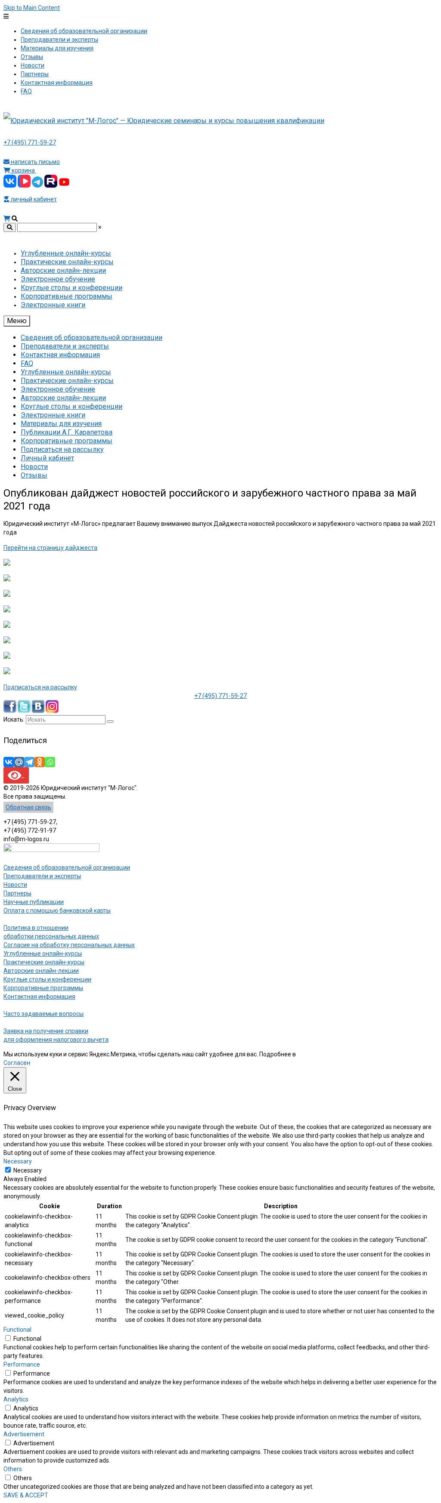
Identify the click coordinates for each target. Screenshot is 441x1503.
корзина (23, 170)
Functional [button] (17, 1329)
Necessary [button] (17, 1161)
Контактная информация (39, 996)
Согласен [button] (16, 1062)
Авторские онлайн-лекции (41, 970)
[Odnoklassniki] (39, 762)
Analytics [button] (15, 1399)
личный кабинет (33, 199)
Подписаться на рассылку (40, 687)
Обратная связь (28, 807)
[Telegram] (29, 762)
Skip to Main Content (31, 7)
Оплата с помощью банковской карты (57, 910)
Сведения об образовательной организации (66, 867)
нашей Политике (320, 1054)
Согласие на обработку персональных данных (69, 944)
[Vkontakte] (8, 762)
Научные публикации (33, 901)
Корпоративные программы (43, 988)
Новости (15, 884)
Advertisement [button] (23, 1434)
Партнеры (17, 893)
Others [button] (12, 1469)
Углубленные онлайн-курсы (42, 953)
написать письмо (34, 161)
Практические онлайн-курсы (43, 962)
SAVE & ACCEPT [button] (25, 1495)
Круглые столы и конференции (47, 979)
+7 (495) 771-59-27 (29, 142)
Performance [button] (21, 1364)
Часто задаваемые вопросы (43, 1013)
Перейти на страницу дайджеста (50, 547)
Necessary (27, 1170)
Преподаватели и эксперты (42, 876)
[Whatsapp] (50, 762)
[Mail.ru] (19, 762)
